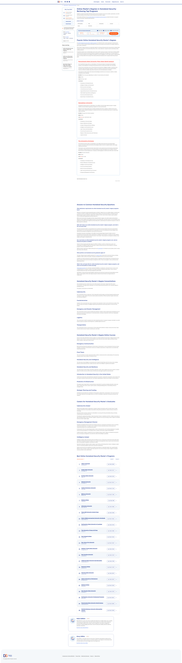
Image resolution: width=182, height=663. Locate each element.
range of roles (98, 255)
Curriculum (111, 23)
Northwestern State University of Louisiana (91, 524)
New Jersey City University (87, 542)
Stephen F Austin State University (89, 548)
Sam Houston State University (88, 590)
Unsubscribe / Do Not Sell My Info (68, 656)
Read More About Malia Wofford (82, 627)
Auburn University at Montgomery (89, 578)
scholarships (100, 248)
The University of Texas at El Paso (89, 530)
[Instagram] (67, 2)
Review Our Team (68, 21)
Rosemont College (85, 566)
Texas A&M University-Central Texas (90, 512)
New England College (86, 536)
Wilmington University (86, 506)
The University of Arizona (86, 141)
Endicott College (85, 584)
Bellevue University (86, 494)
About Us (92, 656)
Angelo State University (87, 469)
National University (86, 481)
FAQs (89, 23)
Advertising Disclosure (85, 656)
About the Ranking (80, 459)
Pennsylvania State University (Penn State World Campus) (96, 61)
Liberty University (85, 463)
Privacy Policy (78, 656)
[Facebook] (65, 2)
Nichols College (85, 500)
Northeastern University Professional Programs (92, 597)
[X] (69, 2)
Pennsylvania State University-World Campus (92, 603)
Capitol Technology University (88, 487)
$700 (81, 156)
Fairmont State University (87, 572)
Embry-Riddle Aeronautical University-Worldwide (93, 518)
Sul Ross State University (87, 475)
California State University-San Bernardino (91, 560)
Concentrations (101, 23)
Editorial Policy (97, 656)
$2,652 (81, 117)
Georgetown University (85, 103)
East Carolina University (87, 554)
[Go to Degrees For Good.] (62, 5)
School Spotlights (80, 23)
